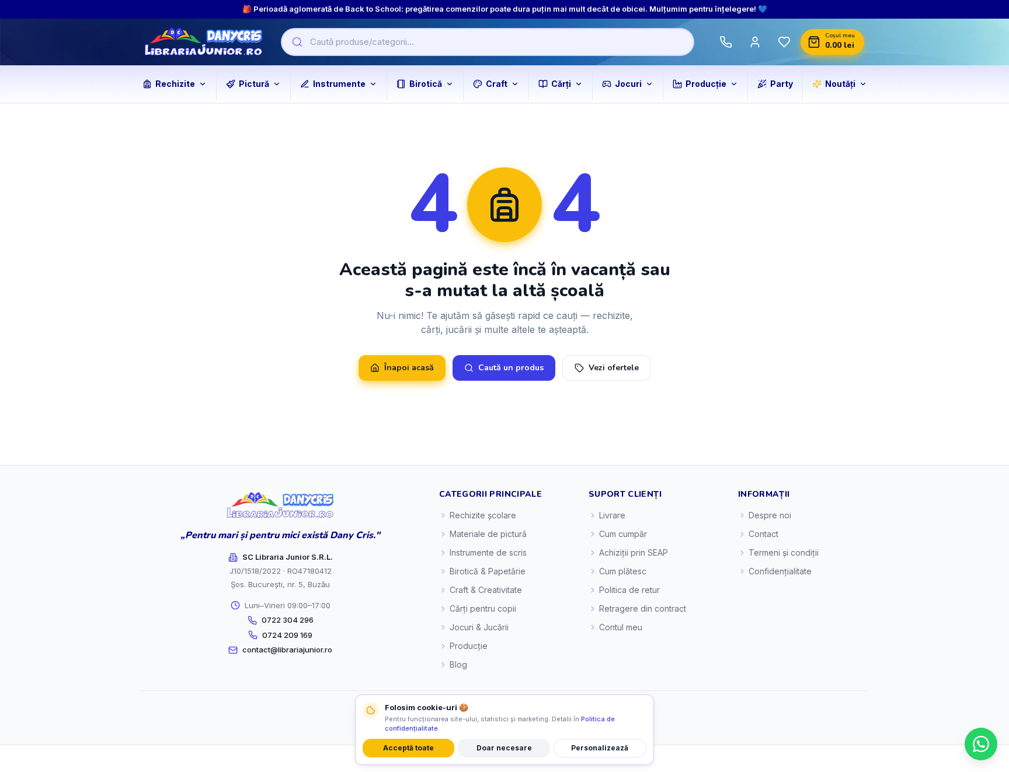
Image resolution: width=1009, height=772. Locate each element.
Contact (763, 534)
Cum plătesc (622, 571)
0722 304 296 (288, 619)
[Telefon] (726, 42)
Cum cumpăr (623, 534)
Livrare (612, 515)
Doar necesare (504, 747)
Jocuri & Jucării (479, 627)
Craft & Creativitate (486, 590)
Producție (469, 646)
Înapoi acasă (409, 367)
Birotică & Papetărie (488, 571)
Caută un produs (511, 367)
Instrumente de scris (488, 552)
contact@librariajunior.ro (287, 649)
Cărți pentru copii (483, 608)
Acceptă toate (408, 747)
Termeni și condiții (784, 552)
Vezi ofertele (614, 367)
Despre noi (770, 515)
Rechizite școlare (483, 515)
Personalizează (599, 747)
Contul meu (620, 627)
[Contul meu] (755, 42)
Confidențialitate (780, 571)
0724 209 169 (287, 635)
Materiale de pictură (488, 534)
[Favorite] (784, 42)
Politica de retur (629, 590)
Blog (458, 664)
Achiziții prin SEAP (633, 552)
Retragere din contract (642, 608)
